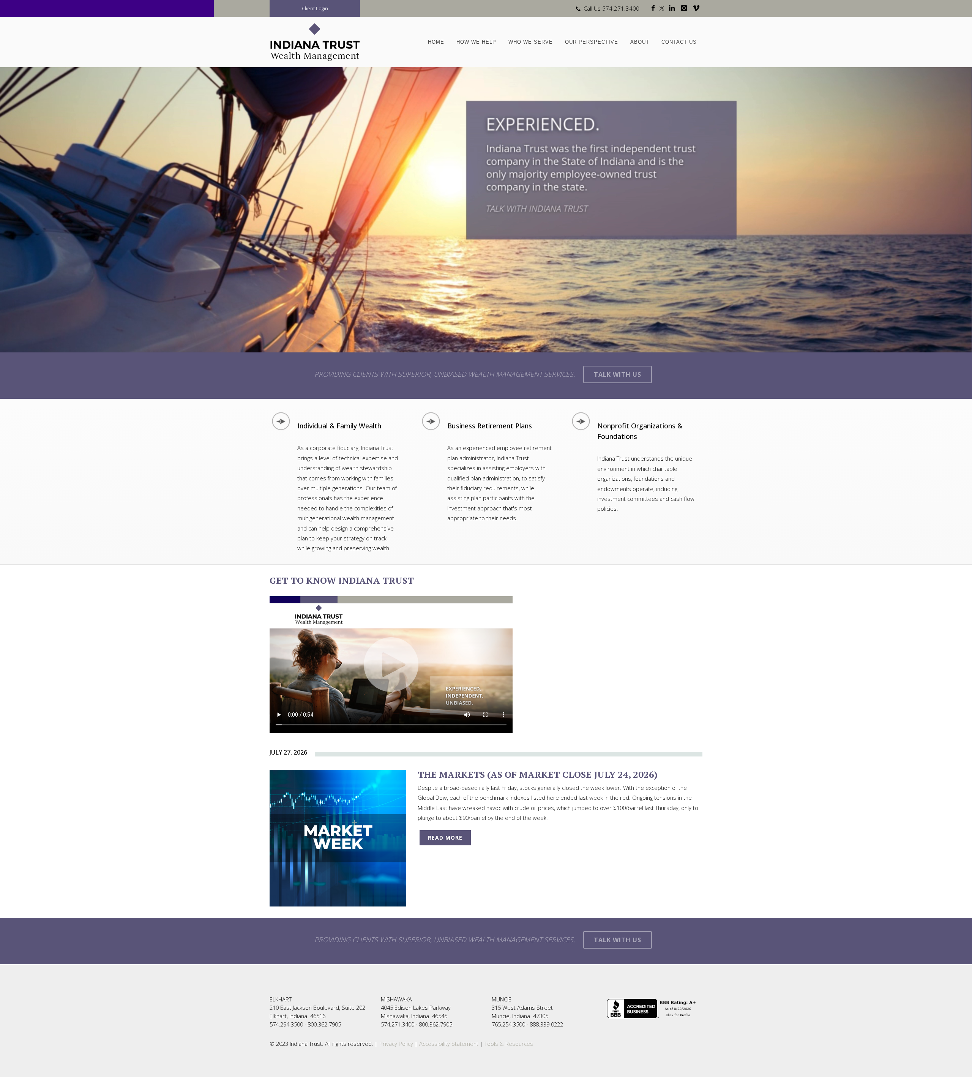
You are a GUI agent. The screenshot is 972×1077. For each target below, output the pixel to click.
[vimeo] (697, 8)
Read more (445, 837)
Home (436, 42)
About (639, 42)
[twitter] (663, 8)
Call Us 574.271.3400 (611, 8)
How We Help (476, 42)
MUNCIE (501, 999)
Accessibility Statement (448, 1043)
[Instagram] (685, 8)
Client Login (315, 8)
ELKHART (281, 999)
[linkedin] (673, 8)
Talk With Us (617, 374)
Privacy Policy (395, 1043)
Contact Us (679, 42)
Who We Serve (530, 42)
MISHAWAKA (396, 999)
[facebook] (655, 8)
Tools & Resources (508, 1043)
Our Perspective (591, 42)
